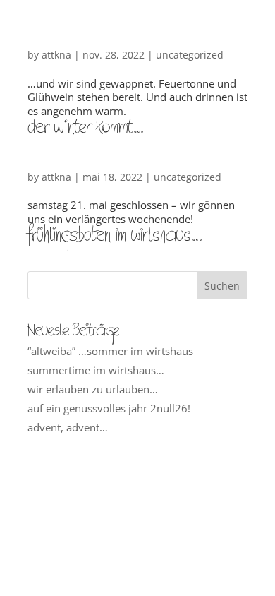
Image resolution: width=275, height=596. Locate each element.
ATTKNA (56, 54)
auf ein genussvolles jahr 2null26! (109, 408)
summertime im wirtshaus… (96, 370)
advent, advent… (68, 427)
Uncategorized (190, 54)
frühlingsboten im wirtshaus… (115, 233)
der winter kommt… (86, 125)
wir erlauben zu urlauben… (93, 389)
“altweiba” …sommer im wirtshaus (110, 351)
